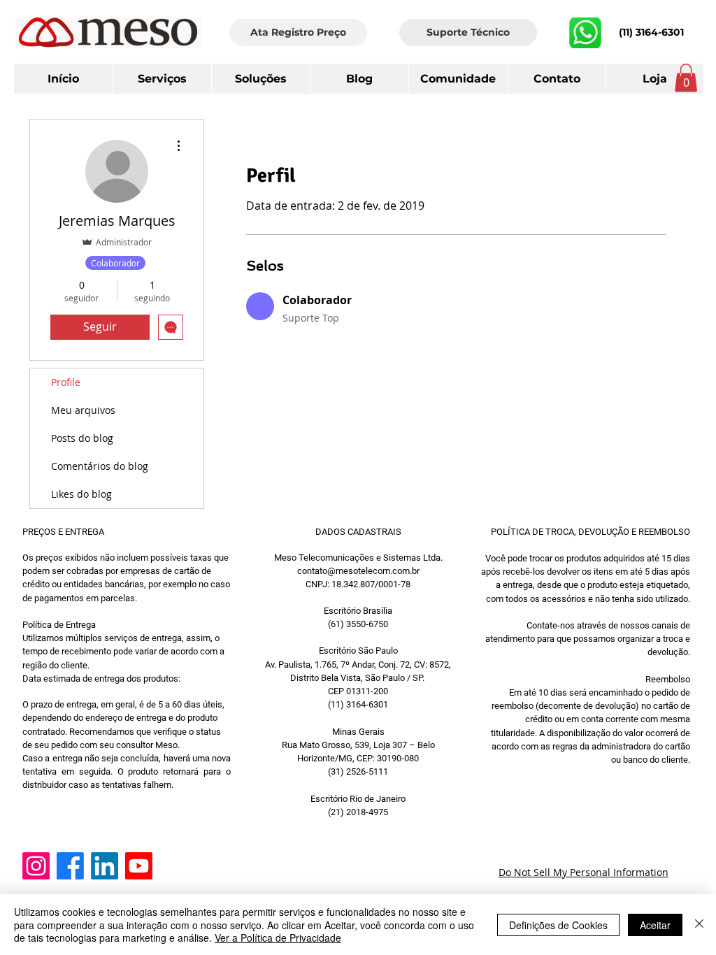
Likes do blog (81, 494)
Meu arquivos (83, 410)
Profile (65, 382)
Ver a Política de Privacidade (278, 938)
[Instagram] (36, 865)
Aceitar (655, 925)
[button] (556, 79)
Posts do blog (82, 438)
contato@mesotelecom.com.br (358, 571)
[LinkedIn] (104, 865)
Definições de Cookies (558, 925)
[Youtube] (138, 865)
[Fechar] (699, 924)
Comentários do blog (99, 466)
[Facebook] (70, 865)
